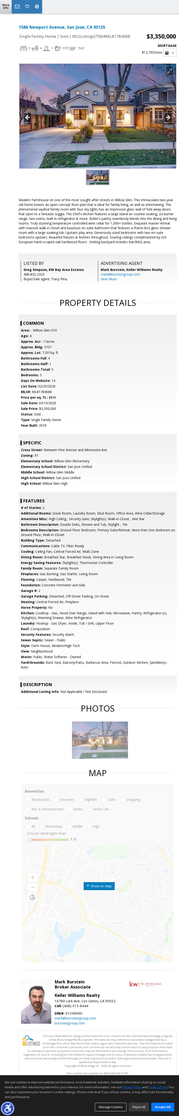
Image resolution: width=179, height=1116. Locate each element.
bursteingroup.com (70, 1023)
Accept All (163, 1107)
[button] (7, 1108)
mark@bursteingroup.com (120, 274)
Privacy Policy (131, 1087)
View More (109, 279)
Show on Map (101, 886)
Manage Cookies (111, 1107)
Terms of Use (157, 1087)
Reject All (139, 1107)
